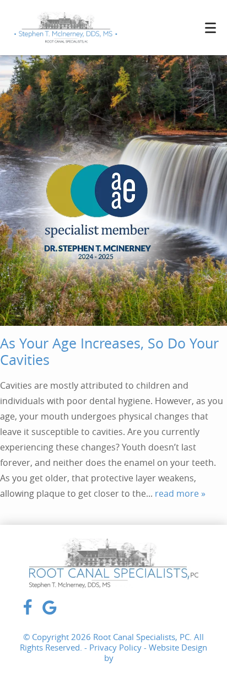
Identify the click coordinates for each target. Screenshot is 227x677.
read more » (180, 493)
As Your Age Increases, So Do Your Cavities (109, 351)
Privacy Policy (115, 647)
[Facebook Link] (27, 613)
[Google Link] (49, 613)
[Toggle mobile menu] (210, 28)
